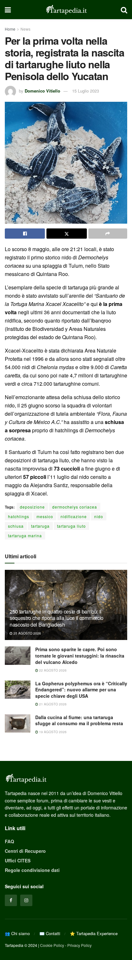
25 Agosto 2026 (26, 633)
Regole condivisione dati (32, 870)
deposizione (32, 507)
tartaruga (40, 526)
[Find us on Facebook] (11, 900)
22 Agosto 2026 (52, 670)
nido (98, 516)
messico (45, 516)
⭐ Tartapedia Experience (94, 933)
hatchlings (18, 516)
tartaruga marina (25, 535)
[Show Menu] (8, 9)
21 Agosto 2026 (52, 704)
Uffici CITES (17, 860)
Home (10, 29)
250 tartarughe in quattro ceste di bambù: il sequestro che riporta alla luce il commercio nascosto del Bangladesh (56, 618)
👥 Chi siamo (17, 933)
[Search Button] (124, 9)
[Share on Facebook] (25, 233)
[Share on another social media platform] (107, 233)
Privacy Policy (79, 945)
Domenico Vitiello (42, 91)
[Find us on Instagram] (26, 900)
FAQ (9, 841)
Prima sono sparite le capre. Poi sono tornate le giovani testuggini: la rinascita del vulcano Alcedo (79, 655)
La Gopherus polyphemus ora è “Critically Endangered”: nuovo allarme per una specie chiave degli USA (81, 689)
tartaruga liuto (71, 526)
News (25, 29)
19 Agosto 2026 (52, 732)
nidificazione (74, 516)
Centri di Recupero (25, 851)
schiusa (16, 526)
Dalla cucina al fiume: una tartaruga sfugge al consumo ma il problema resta (79, 720)
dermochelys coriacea (74, 507)
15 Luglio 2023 (85, 91)
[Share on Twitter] (66, 233)
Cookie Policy (52, 945)
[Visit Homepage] (66, 9)
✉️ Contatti (49, 933)
